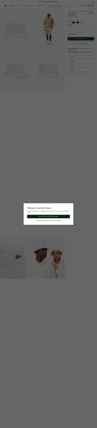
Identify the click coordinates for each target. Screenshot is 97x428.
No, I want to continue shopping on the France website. (48, 220)
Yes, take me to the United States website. (48, 216)
